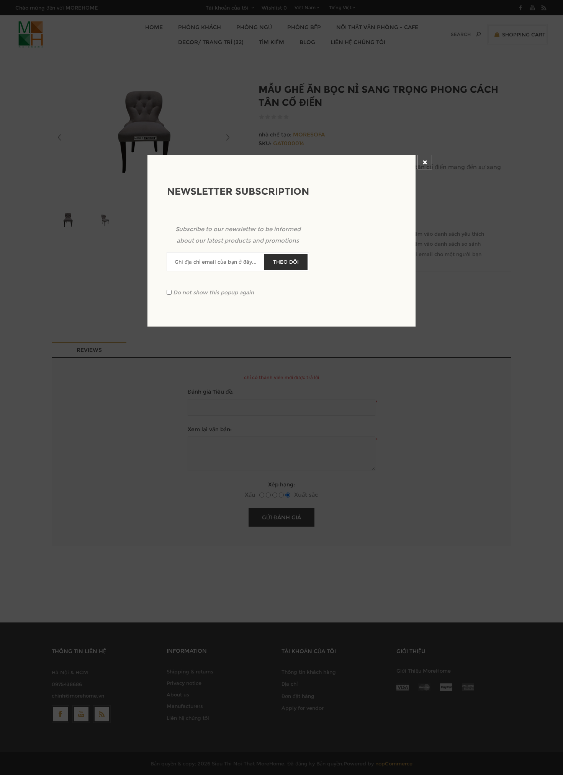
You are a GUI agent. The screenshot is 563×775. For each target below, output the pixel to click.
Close (424, 162)
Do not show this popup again (213, 292)
